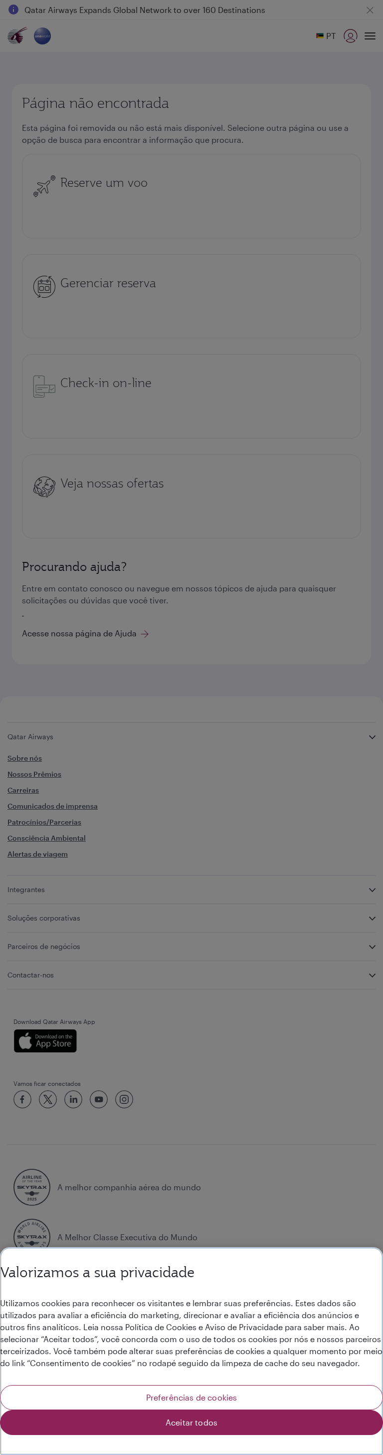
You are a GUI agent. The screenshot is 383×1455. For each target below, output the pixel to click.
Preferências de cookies (191, 1397)
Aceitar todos (191, 1422)
